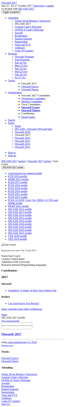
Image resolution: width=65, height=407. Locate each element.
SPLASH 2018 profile (20, 224)
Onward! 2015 (22, 141)
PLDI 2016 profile (18, 185)
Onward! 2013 (22, 147)
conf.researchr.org (17, 342)
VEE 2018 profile (17, 236)
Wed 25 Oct (21, 71)
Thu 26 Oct (21, 74)
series (22, 161)
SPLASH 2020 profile (20, 230)
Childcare (20, 47)
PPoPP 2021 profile (18, 206)
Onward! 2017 (35, 161)
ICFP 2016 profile (17, 176)
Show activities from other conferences (21, 309)
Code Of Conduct (24, 50)
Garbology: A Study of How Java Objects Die (32, 290)
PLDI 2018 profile (18, 188)
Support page (7, 345)
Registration (21, 35)
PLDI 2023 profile (18, 197)
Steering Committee (31, 101)
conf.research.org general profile (25, 173)
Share (4, 314)
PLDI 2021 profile (18, 194)
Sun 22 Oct (21, 62)
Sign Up (5, 404)
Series (18, 126)
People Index (28, 117)
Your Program (22, 59)
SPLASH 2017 (26, 8)
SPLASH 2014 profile (20, 215)
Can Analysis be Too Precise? (23, 303)
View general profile (10, 321)
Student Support (23, 38)
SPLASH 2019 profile (20, 227)
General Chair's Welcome (28, 26)
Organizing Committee (33, 98)
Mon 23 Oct (21, 65)
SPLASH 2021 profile (20, 233)
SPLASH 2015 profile (20, 218)
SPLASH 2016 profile (20, 221)
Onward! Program (24, 56)
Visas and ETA (23, 44)
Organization (15, 92)
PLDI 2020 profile (18, 191)
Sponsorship (21, 41)
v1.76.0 (32, 342)
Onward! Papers (29, 89)
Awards (19, 32)
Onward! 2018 (22, 132)
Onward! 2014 (22, 144)
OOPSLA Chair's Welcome (29, 29)
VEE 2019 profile (17, 239)
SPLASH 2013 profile (20, 212)
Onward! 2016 (22, 138)
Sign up (12, 155)
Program (12, 53)
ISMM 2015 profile (18, 179)
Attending (13, 17)
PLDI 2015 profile (18, 182)
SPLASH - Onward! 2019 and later (33, 129)
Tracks (11, 80)
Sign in (12, 152)
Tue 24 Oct (20, 68)
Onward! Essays (30, 86)
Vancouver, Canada (43, 5)
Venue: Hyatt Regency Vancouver (32, 20)
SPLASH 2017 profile (13, 167)
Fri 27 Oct (20, 77)
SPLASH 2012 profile (20, 209)
